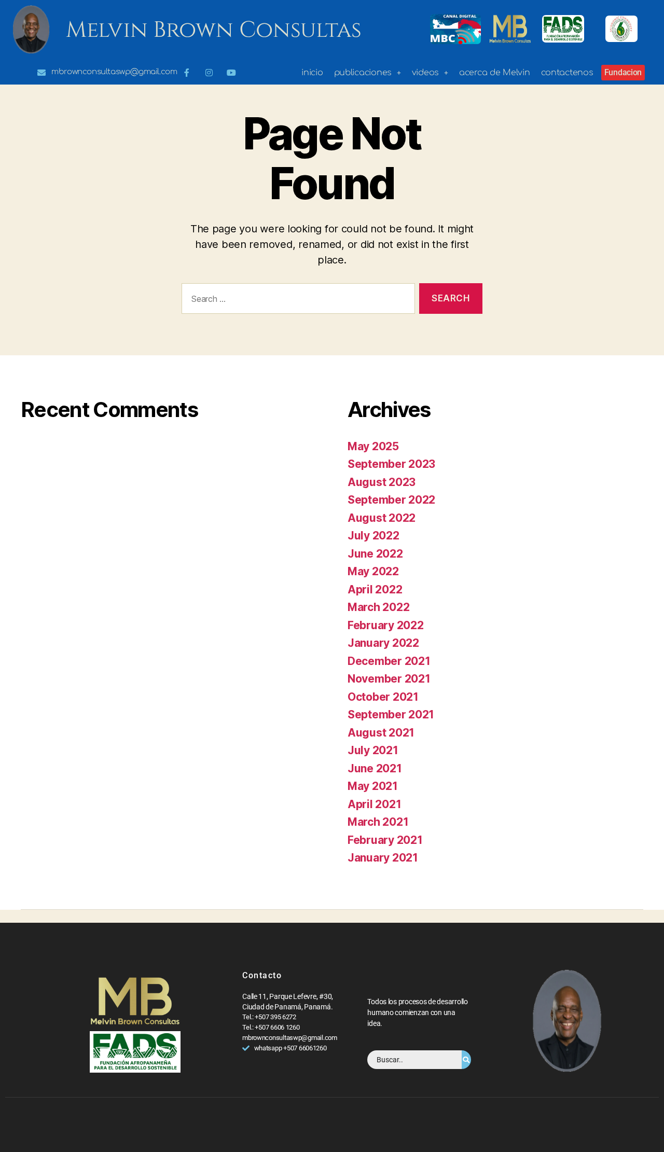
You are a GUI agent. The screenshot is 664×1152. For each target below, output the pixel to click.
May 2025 (373, 446)
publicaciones (363, 72)
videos (425, 72)
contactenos (567, 72)
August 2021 (381, 732)
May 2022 (373, 571)
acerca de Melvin (494, 72)
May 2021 (373, 786)
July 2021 (373, 750)
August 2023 (382, 482)
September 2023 (391, 463)
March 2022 (378, 607)
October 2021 (383, 696)
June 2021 (375, 768)
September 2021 (391, 714)
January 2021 (383, 857)
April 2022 (375, 589)
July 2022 (373, 535)
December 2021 (389, 661)
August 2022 (382, 517)
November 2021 (389, 678)
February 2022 (386, 625)
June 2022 (375, 553)
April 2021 (374, 804)
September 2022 (391, 499)
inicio (312, 72)
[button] (367, 72)
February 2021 (385, 840)
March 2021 (378, 821)
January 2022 (383, 642)
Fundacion (623, 72)
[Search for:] (296, 300)
